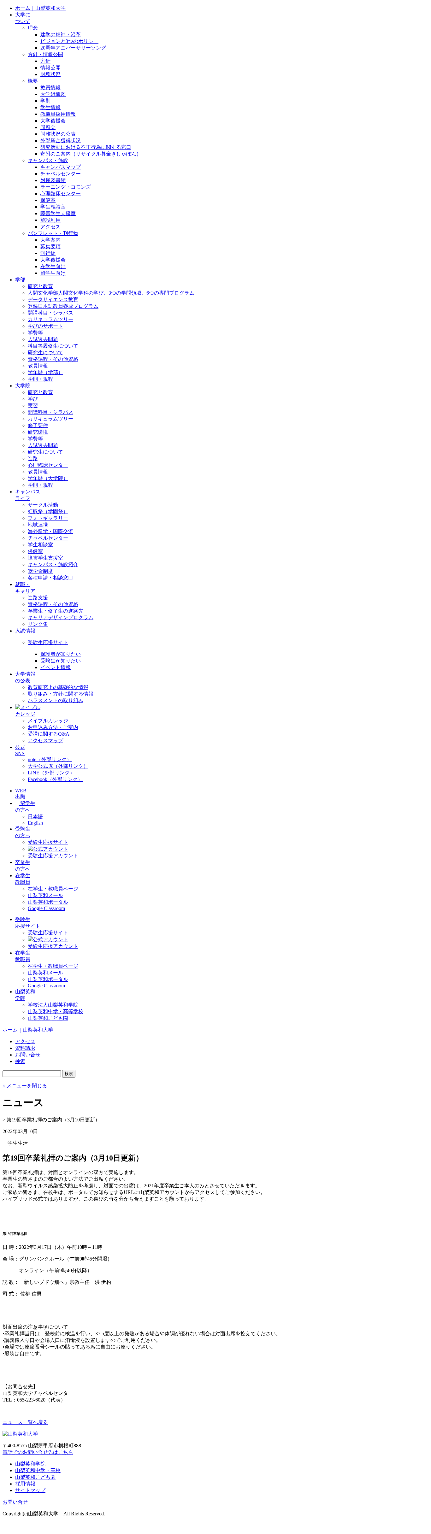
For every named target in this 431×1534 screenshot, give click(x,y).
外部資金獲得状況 (60, 140)
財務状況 (50, 74)
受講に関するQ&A (48, 734)
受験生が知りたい (60, 660)
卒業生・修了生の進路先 (55, 611)
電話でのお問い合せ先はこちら (38, 1452)
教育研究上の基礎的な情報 (58, 687)
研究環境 (38, 432)
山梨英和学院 (30, 1463)
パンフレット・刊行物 (53, 233)
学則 (45, 100)
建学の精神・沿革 (60, 34)
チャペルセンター (60, 173)
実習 (33, 405)
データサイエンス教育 (53, 299)
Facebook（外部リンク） (55, 779)
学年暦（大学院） (48, 478)
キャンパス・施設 (48, 160)
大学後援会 (53, 120)
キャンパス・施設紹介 (53, 564)
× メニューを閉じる (25, 1085)
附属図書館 (53, 180)
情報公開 (50, 67)
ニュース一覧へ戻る (25, 1422)
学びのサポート (45, 326)
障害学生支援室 (58, 213)
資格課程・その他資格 (53, 359)
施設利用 (50, 220)
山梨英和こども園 (48, 1018)
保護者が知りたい (60, 654)
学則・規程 (40, 379)
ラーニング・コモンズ (65, 187)
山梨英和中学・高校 (38, 1470)
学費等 (35, 332)
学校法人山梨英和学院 (53, 1005)
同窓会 (48, 127)
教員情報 (50, 87)
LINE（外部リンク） (51, 772)
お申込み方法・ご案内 (53, 727)
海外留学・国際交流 (50, 531)
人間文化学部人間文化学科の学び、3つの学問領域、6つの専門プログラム (111, 293)
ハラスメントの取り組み (55, 700)
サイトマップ (30, 1490)
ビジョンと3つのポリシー (69, 41)
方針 (45, 61)
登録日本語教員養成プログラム (63, 306)
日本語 (35, 816)
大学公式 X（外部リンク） (58, 766)
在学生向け (53, 266)
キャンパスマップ (60, 167)
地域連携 (38, 524)
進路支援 (38, 597)
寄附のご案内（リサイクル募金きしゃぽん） (90, 153)
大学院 (22, 385)
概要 (33, 81)
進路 (33, 458)
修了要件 (38, 425)
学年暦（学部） (45, 372)
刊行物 (48, 253)
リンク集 (38, 624)
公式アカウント (50, 849)
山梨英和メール (45, 895)
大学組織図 (53, 94)
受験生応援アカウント (53, 855)
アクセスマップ (45, 740)
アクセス (50, 226)
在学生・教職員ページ (53, 888)
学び (33, 399)
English (35, 823)
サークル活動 (43, 505)
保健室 (48, 200)
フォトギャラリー (48, 518)
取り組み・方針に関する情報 (60, 693)
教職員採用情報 (58, 114)
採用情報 (25, 1483)
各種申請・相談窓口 (50, 577)
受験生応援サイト (48, 642)
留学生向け (53, 273)
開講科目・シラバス (50, 312)
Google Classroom (46, 908)
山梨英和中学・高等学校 (55, 1011)
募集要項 (50, 246)
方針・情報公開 (45, 54)
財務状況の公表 (58, 134)
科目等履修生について (53, 346)
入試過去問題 (43, 339)
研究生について (45, 352)
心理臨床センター (60, 193)
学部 (20, 279)
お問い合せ (15, 1502)
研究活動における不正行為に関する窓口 (85, 147)
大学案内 (50, 240)
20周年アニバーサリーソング (73, 47)
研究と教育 (40, 286)
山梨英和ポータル (48, 902)
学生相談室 (53, 206)
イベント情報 (55, 667)
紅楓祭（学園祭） (48, 511)
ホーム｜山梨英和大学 (40, 8)
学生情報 (50, 107)
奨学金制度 (40, 571)
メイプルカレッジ (48, 720)
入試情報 (25, 630)
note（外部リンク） (50, 759)
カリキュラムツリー (50, 319)
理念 (33, 28)
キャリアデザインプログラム (60, 617)
